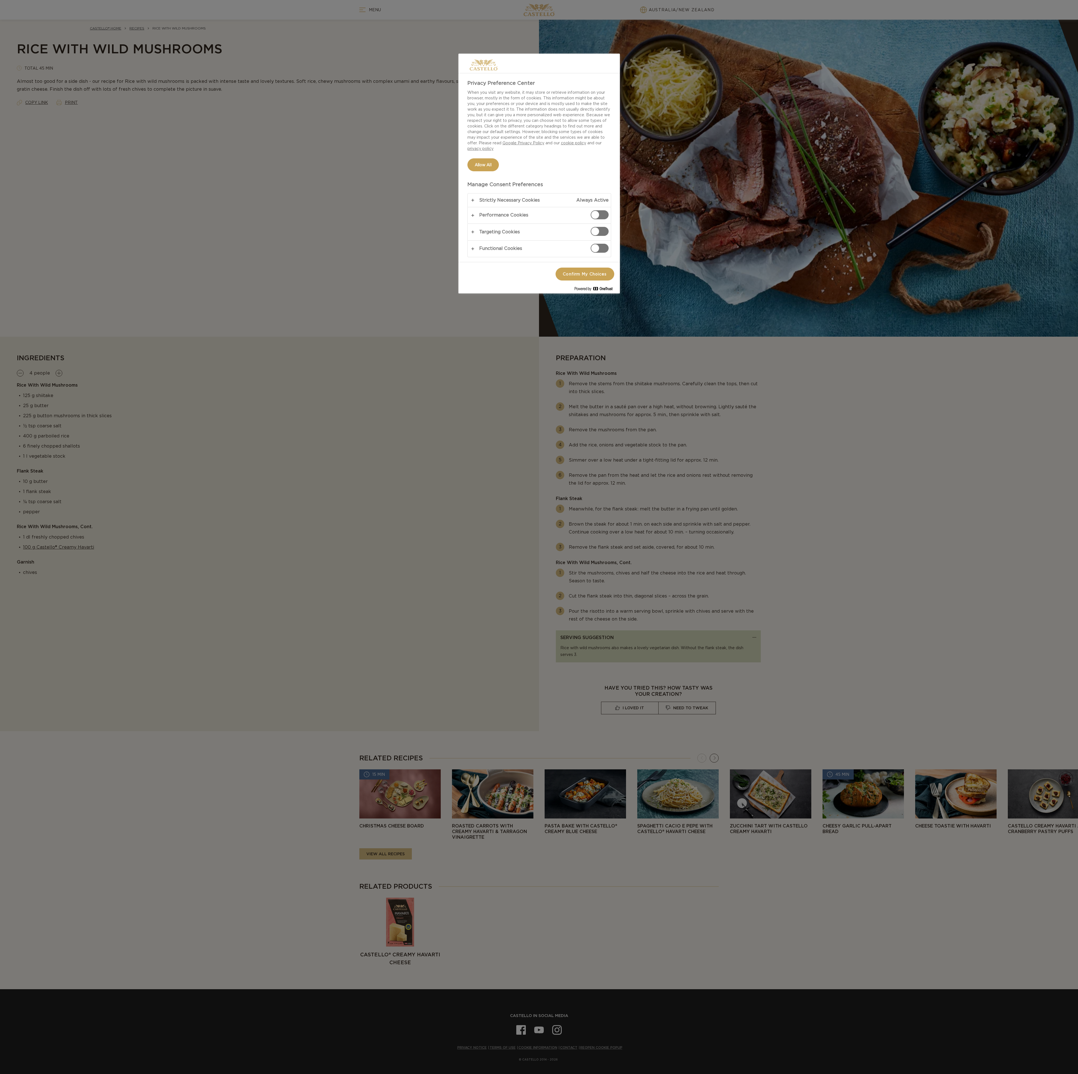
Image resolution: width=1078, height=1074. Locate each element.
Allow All (483, 165)
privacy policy (480, 148)
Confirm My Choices (585, 274)
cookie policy (573, 143)
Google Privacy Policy (523, 143)
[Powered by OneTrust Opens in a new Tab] (595, 289)
